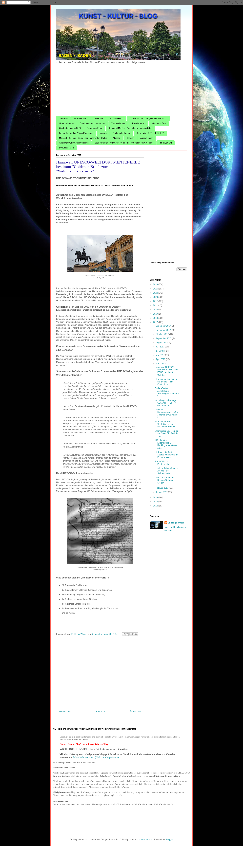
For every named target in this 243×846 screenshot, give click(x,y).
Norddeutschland (94, 128)
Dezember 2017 (163, 326)
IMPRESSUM (166, 143)
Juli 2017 (160, 346)
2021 (155, 305)
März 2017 (161, 363)
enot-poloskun (145, 839)
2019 (155, 314)
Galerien (130, 138)
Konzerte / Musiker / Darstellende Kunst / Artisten (130, 128)
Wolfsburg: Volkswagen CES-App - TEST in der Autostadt (166, 403)
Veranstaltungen (66, 123)
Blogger (169, 839)
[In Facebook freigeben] (133, 634)
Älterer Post (135, 711)
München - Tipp (159, 123)
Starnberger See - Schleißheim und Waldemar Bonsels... (166, 424)
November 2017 (163, 330)
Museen (116, 138)
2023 (155, 297)
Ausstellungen (146, 138)
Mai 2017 (160, 355)
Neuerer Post (65, 711)
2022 (155, 301)
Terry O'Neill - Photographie (162, 462)
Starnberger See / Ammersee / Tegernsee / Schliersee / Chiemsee (124, 143)
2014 (155, 505)
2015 (155, 501)
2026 (155, 284)
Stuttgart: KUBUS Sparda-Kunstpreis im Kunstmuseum (166, 454)
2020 (155, 309)
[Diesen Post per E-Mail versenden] (123, 634)
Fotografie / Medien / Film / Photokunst (76, 133)
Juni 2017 (161, 351)
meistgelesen (80, 118)
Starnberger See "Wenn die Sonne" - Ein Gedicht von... (166, 381)
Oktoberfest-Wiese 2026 (70, 128)
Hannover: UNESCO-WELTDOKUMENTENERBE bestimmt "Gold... (166, 371)
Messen (103, 133)
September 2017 (164, 338)
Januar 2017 (162, 492)
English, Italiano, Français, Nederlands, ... (148, 118)
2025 (155, 289)
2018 (155, 318)
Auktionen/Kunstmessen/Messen (74, 143)
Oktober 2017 (162, 334)
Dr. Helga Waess (176, 523)
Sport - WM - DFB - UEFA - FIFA (150, 133)
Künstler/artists (138, 123)
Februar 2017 (162, 488)
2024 (155, 293)
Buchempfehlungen (121, 133)
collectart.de (97, 118)
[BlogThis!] (127, 634)
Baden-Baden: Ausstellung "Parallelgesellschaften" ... (167, 392)
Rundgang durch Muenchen (92, 123)
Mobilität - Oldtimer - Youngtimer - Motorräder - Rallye (83, 138)
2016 (155, 497)
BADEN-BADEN (116, 118)
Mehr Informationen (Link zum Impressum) (96, 757)
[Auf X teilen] (130, 634)
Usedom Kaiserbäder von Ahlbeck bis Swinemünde (167, 471)
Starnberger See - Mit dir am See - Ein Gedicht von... (166, 433)
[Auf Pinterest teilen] (136, 634)
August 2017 (162, 342)
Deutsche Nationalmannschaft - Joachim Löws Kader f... (166, 413)
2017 (155, 322)
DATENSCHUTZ (66, 148)
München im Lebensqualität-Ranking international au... (166, 444)
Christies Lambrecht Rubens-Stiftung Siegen (164, 480)
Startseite (63, 118)
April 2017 (161, 359)
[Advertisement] (121, 91)
